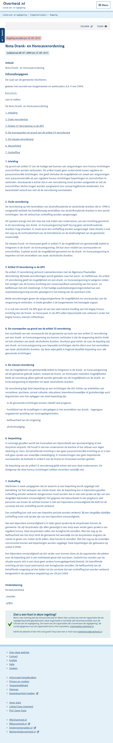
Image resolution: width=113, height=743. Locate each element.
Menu (105, 5)
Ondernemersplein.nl (21, 727)
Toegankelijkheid (18, 685)
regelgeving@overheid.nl (89, 631)
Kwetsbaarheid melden (22, 693)
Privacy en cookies (19, 681)
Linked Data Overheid (21, 706)
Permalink (85, 26)
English (13, 660)
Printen (100, 26)
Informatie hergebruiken (22, 677)
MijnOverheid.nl (18, 719)
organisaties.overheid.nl (82, 626)
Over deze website (19, 652)
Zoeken (13, 668)
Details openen (2, 35)
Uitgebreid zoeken (38, 15)
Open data (15, 702)
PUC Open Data (17, 710)
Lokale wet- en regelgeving (15, 15)
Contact (13, 656)
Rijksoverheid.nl (18, 723)
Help (11, 664)
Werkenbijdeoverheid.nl (22, 731)
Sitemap (13, 689)
